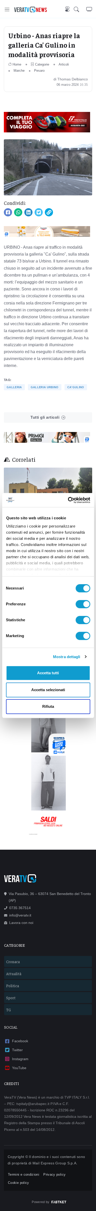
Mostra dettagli (66, 657)
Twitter (17, 1050)
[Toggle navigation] (7, 9)
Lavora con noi (21, 923)
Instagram (20, 1059)
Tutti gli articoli (44, 417)
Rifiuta (48, 706)
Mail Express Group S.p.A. (55, 1163)
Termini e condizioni (23, 1174)
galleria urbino (45, 387)
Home (17, 64)
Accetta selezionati (48, 690)
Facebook (20, 1041)
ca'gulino (75, 387)
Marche (19, 70)
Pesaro (39, 70)
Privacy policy (54, 1174)
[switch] (83, 604)
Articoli (64, 64)
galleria (14, 387)
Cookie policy (18, 1183)
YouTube (19, 1068)
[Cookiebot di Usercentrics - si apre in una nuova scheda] (68, 500)
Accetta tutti (48, 673)
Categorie (42, 64)
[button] (80, 9)
